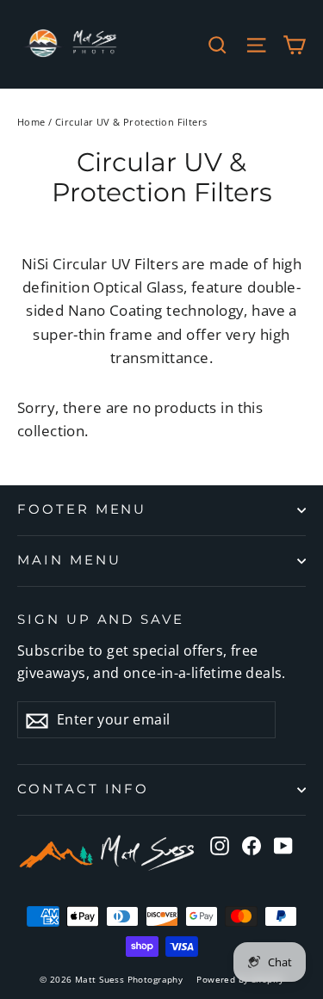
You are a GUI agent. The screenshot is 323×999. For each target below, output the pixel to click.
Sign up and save (100, 619)
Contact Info (83, 789)
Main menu (69, 560)
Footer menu (81, 509)
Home (31, 121)
